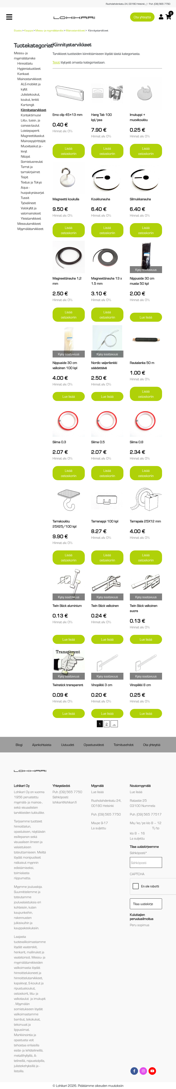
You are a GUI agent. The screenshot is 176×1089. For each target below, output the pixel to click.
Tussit (25, 197)
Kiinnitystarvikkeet (33, 109)
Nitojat (25, 156)
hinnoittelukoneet (26, 972)
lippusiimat (21, 1029)
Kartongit (27, 104)
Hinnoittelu (25, 63)
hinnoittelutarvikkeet (28, 978)
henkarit (19, 952)
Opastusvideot (94, 744)
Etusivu (18, 30)
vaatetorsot (22, 957)
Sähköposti (138, 852)
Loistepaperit (30, 130)
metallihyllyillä (23, 1055)
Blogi (19, 744)
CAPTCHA (137, 874)
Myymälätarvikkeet (30, 228)
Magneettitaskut (32, 135)
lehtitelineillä (34, 1050)
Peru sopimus (139, 925)
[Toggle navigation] (9, 17)
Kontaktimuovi (31, 115)
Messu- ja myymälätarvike (49, 30)
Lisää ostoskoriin (68, 151)
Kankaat (23, 73)
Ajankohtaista (41, 744)
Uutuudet (67, 744)
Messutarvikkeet (29, 223)
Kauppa (28, 30)
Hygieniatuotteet (29, 68)
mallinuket (34, 952)
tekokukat (33, 1019)
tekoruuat (20, 1024)
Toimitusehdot (124, 744)
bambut (19, 1019)
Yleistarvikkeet (31, 218)
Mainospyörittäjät (33, 140)
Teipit (24, 177)
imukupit (40, 998)
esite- (17, 1050)
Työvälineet (28, 202)
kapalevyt (20, 983)
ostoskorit (21, 993)
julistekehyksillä (24, 1065)
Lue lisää (146, 317)
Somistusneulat (32, 161)
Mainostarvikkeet (75, 30)
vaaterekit (30, 947)
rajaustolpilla (35, 1060)
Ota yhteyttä (142, 17)
